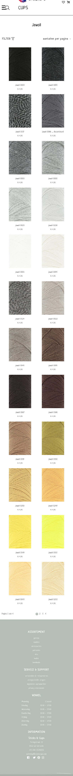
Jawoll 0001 (20, 272)
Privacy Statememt (36, 688)
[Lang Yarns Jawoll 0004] (20, 80)
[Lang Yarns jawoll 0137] (20, 127)
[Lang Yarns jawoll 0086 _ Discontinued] (53, 127)
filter (7, 38)
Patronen (36, 650)
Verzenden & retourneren (36, 676)
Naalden (36, 642)
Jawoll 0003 (20, 179)
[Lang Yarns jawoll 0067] (20, 408)
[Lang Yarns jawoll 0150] (53, 454)
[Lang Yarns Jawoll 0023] (20, 221)
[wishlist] (63, 3)
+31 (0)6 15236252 (36, 750)
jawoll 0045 (20, 366)
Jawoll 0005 (53, 179)
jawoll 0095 (53, 366)
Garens (36, 638)
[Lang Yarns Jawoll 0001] (20, 267)
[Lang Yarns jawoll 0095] (53, 361)
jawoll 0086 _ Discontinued (53, 132)
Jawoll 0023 (20, 226)
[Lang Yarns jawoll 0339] (20, 454)
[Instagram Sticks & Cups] (43, 758)
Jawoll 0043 (20, 600)
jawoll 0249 (53, 506)
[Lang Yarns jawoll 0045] (20, 361)
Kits (36, 655)
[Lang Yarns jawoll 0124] (20, 314)
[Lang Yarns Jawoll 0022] (53, 314)
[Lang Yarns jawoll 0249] (53, 501)
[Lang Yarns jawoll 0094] (53, 267)
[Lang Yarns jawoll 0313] (53, 548)
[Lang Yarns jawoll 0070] (53, 80)
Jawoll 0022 (53, 319)
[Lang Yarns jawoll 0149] (20, 548)
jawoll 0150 (53, 459)
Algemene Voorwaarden (36, 684)
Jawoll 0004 (20, 85)
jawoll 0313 (53, 553)
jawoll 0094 (53, 272)
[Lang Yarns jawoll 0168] (53, 408)
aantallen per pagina (55, 38)
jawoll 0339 (20, 459)
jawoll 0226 (53, 226)
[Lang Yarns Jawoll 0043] (20, 595)
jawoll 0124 (20, 319)
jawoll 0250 (20, 506)
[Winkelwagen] (68, 3)
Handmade (36, 663)
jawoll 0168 (53, 412)
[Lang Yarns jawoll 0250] (20, 501)
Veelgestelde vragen (36, 680)
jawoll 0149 (20, 553)
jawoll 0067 (20, 412)
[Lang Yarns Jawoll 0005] (53, 174)
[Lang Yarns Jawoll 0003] (20, 174)
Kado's (36, 659)
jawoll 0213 (53, 600)
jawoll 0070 (53, 85)
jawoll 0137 (20, 132)
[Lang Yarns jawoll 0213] (53, 595)
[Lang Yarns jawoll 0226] (53, 221)
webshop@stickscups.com (36, 754)
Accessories (36, 646)
